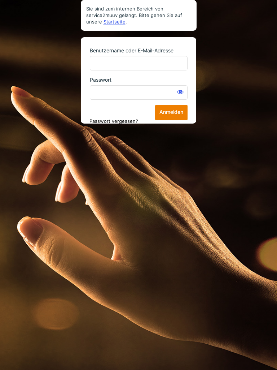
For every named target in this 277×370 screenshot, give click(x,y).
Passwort (100, 80)
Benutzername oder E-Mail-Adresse (131, 50)
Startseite (115, 22)
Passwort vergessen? (113, 121)
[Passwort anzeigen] (180, 92)
